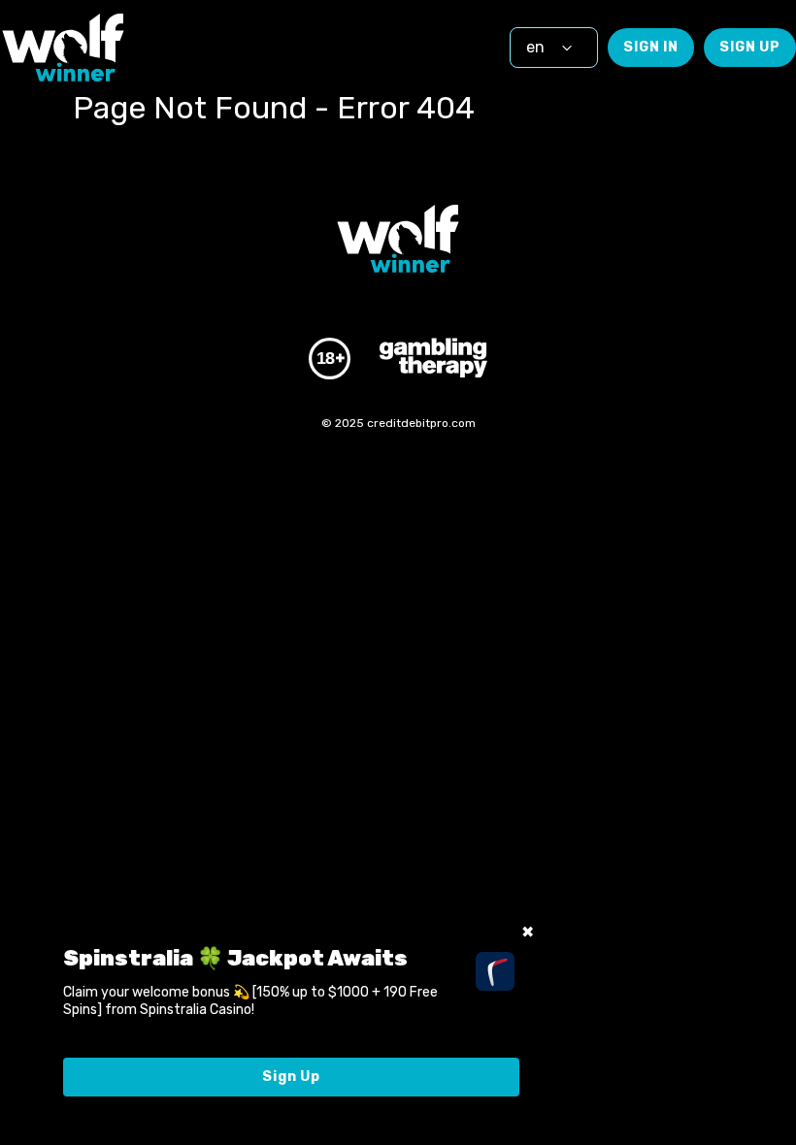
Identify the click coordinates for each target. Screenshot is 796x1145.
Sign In (651, 47)
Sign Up (749, 47)
